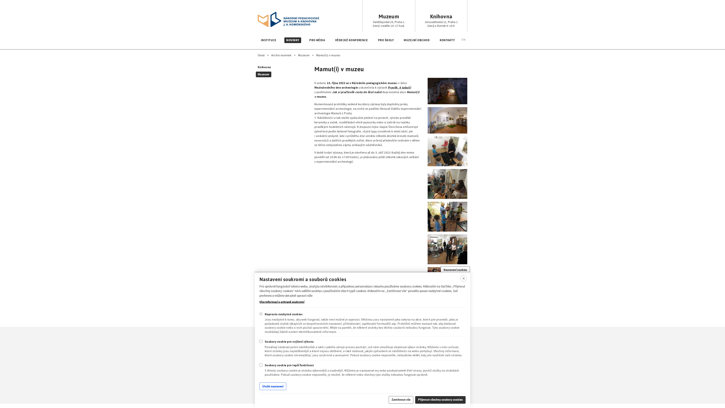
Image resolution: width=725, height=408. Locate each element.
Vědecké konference (351, 40)
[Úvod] (288, 14)
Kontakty (447, 40)
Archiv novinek (281, 55)
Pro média (317, 40)
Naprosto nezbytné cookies (283, 314)
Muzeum (304, 55)
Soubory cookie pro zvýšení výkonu (289, 342)
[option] (463, 40)
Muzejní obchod (417, 40)
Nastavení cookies (455, 270)
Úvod (261, 55)
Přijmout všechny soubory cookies (440, 400)
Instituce (268, 40)
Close (463, 278)
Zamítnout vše (401, 400)
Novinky (292, 40)
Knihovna (264, 67)
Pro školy (386, 40)
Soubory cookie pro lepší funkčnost (289, 365)
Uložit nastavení (272, 386)
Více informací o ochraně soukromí (281, 302)
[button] (447, 80)
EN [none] (463, 39)
